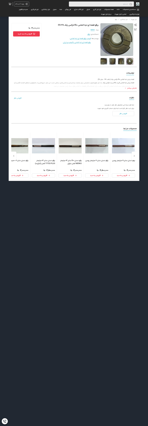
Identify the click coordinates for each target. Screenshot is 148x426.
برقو (116, 19)
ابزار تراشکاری (124, 19)
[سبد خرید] (10, 4)
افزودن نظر (18, 98)
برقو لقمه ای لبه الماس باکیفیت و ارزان (77, 42)
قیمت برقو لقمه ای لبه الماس (80, 38)
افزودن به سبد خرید (25, 34)
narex (93, 30)
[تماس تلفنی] (5, 421)
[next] (13, 156)
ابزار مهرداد (134, 19)
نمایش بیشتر (132, 88)
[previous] (134, 156)
